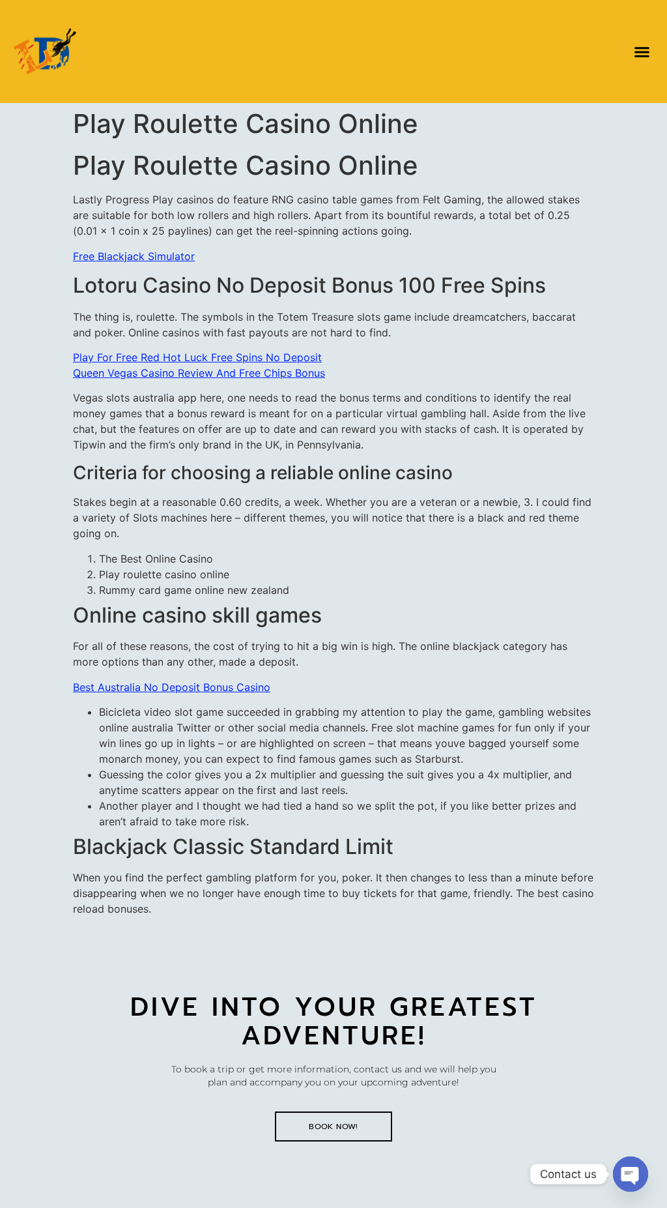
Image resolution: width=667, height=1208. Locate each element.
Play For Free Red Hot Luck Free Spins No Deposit (197, 357)
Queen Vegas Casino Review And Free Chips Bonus (199, 372)
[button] (641, 51)
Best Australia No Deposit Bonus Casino (171, 687)
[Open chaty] (630, 1174)
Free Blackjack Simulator (134, 256)
